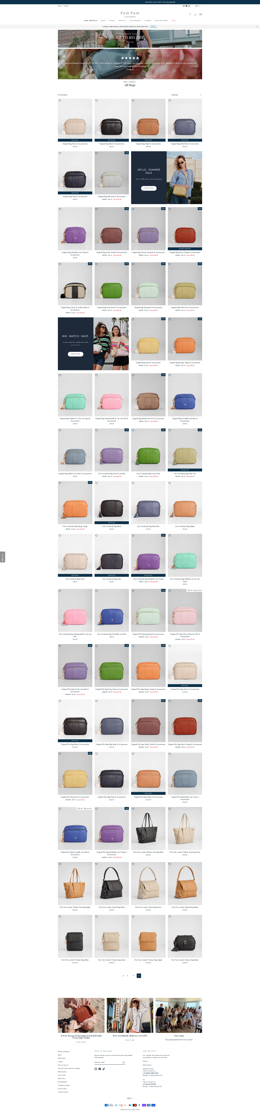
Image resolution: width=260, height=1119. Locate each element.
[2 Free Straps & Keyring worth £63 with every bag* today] (81, 1015)
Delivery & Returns (63, 1052)
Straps (112, 21)
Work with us (62, 1078)
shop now (130, 1040)
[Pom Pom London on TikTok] (103, 1069)
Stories (148, 21)
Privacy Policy (62, 1089)
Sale (174, 21)
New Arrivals (90, 21)
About (59, 6)
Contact (65, 6)
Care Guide (61, 1075)
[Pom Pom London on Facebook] (100, 1069)
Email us (145, 1061)
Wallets (122, 21)
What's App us (147, 1065)
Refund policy (62, 1072)
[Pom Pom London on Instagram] (96, 1069)
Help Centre (61, 1058)
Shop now (81, 1042)
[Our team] (178, 1015)
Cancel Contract (63, 1092)
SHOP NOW (148, 188)
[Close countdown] (257, 26)
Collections (132, 82)
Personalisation (62, 1082)
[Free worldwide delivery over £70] (130, 1015)
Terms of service (63, 1065)
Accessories (135, 21)
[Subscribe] (123, 1062)
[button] (59, 100)
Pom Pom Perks (161, 21)
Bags (103, 21)
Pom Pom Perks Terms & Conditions (69, 1068)
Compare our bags (63, 1085)
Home (125, 82)
